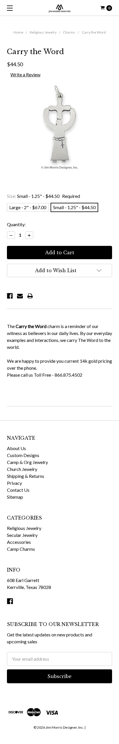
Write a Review (25, 74)
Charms (69, 32)
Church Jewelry (22, 469)
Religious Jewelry (43, 32)
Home (18, 32)
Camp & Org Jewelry (27, 462)
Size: (43, 196)
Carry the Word (94, 32)
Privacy (14, 483)
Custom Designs (23, 455)
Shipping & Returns (25, 476)
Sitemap (15, 497)
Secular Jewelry (22, 535)
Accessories (19, 542)
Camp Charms (21, 549)
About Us (16, 448)
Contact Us (18, 490)
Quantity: (16, 224)
